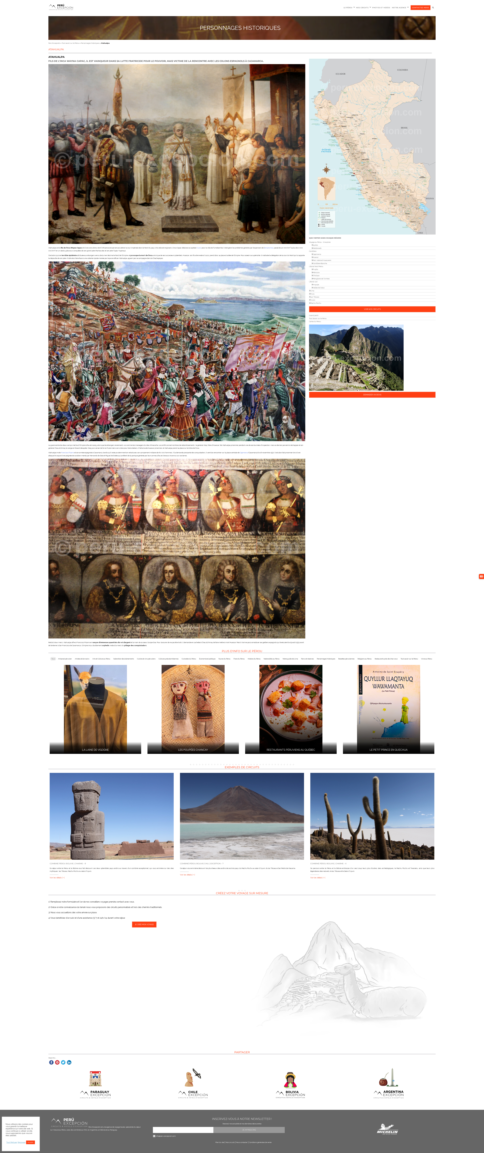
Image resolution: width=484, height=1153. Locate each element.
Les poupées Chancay (193, 749)
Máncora (316, 272)
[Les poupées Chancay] (193, 709)
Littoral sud (313, 282)
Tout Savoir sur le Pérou (318, 318)
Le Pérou (347, 8)
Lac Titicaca (314, 297)
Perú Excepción (54, 43)
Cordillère (312, 251)
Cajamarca (244, 453)
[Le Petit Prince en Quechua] (388, 709)
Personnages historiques (240, 28)
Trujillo (315, 269)
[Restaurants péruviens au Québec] (290, 709)
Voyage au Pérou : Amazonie (319, 242)
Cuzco (199, 248)
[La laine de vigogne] (95, 709)
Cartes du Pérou (315, 321)
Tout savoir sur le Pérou (70, 43)
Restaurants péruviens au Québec (291, 749)
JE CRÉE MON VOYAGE (144, 925)
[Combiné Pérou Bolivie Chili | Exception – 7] (242, 816)
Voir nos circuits (372, 309)
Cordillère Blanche (320, 263)
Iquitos (315, 245)
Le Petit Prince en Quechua (389, 749)
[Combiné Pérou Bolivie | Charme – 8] (112, 816)
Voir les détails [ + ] (57, 878)
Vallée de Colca (318, 288)
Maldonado (317, 248)
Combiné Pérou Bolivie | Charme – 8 (68, 863)
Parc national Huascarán (322, 260)
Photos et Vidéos (381, 8)
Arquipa (316, 285)
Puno (312, 294)
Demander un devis (372, 395)
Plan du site (219, 1142)
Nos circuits (362, 8)
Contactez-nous (420, 8)
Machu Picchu (315, 303)
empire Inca (268, 248)
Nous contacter (241, 1142)
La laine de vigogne (95, 749)
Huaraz (315, 257)
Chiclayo (316, 275)
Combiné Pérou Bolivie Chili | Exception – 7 (201, 863)
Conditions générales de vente (260, 1142)
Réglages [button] (21, 1142)
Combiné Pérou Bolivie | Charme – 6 (328, 863)
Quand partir (314, 315)
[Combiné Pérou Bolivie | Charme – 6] (372, 816)
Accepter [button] (30, 1142)
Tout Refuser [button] (11, 1142)
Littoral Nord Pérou (316, 266)
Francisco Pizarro (67, 453)
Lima (312, 291)
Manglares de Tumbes (321, 279)
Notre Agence (399, 8)
